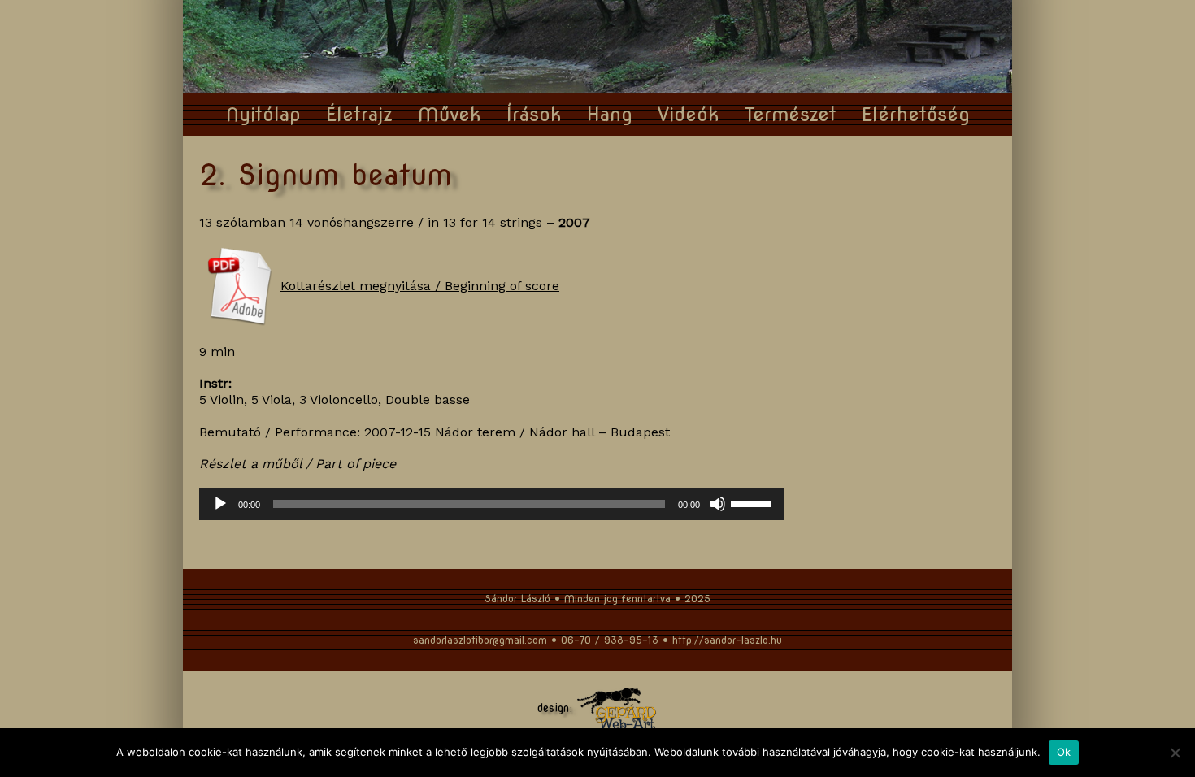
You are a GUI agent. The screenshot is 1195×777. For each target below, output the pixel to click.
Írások (534, 114)
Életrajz (359, 114)
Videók (688, 114)
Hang (609, 114)
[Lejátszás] (220, 504)
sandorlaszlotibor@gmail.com (480, 640)
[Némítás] (718, 504)
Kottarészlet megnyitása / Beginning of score (419, 285)
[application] (491, 504)
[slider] (753, 502)
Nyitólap (263, 114)
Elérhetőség (916, 114)
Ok (1064, 751)
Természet (790, 114)
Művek (449, 114)
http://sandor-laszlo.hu (727, 640)
